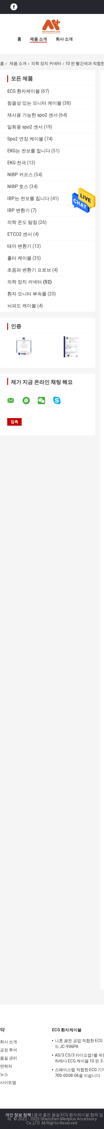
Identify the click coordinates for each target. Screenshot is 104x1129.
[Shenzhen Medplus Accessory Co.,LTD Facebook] (14, 7)
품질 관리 (8, 1058)
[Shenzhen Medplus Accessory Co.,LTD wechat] (45, 400)
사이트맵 (8, 1082)
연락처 (6, 1066)
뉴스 (4, 1074)
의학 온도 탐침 (22, 222)
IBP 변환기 (18, 210)
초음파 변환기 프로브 (29, 270)
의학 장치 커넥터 (46, 63)
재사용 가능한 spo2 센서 (32, 115)
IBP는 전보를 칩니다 (28, 198)
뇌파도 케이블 (21, 305)
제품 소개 (38, 39)
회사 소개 (64, 39)
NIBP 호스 (17, 186)
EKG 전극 (16, 162)
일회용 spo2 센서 (25, 127)
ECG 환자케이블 (23, 91)
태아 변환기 (19, 246)
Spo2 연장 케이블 (25, 139)
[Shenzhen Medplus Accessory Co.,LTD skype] (60, 400)
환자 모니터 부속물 (27, 294)
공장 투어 (8, 1050)
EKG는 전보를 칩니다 (28, 151)
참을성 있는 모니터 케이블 (34, 103)
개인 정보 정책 (18, 1114)
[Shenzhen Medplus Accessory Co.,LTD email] (14, 400)
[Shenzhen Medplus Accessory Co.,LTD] (52, 25)
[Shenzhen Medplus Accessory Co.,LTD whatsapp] (30, 400)
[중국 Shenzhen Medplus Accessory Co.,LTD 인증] (24, 346)
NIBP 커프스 (20, 174)
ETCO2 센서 (19, 234)
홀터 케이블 (19, 258)
